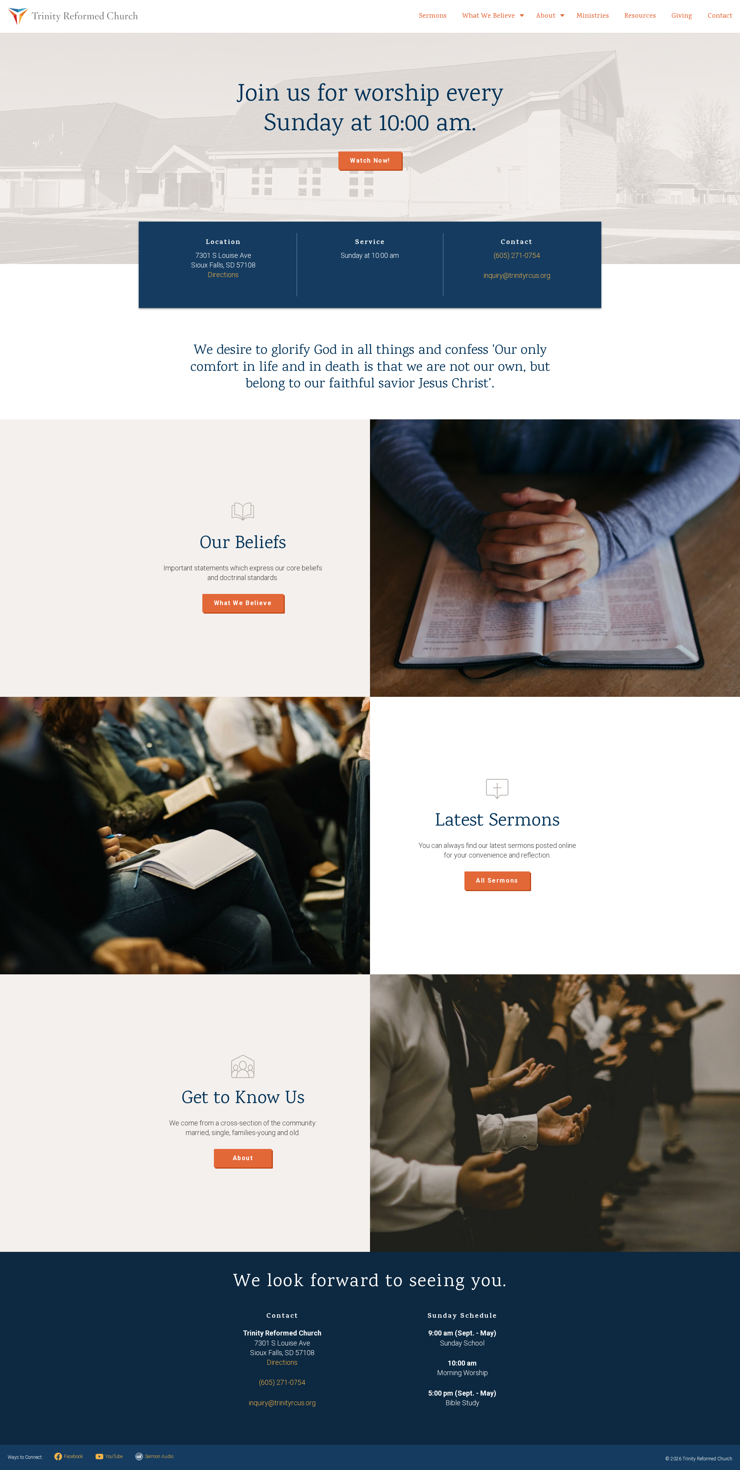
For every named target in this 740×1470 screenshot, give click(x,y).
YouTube (114, 1456)
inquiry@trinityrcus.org (516, 275)
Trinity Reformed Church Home (73, 16)
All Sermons (497, 880)
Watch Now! (370, 160)
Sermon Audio (159, 1456)
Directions (223, 275)
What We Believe (488, 16)
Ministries (593, 16)
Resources (640, 16)
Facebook (73, 1456)
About (545, 16)
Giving (681, 16)
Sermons (433, 16)
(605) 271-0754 (517, 255)
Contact (720, 16)
